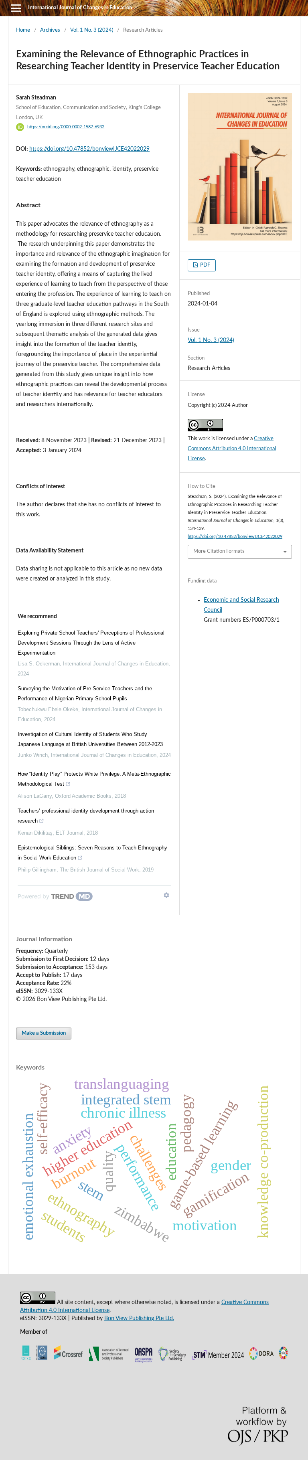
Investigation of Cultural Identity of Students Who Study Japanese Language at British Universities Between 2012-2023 (90, 739)
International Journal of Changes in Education (80, 7)
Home (23, 30)
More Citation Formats (219, 551)
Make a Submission (44, 1033)
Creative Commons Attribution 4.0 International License (232, 448)
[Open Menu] (16, 8)
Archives (50, 30)
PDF (204, 265)
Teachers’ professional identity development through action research (86, 816)
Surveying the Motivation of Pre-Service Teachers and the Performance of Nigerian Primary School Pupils (85, 694)
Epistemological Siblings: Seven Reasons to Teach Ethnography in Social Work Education (92, 853)
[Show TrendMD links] (166, 895)
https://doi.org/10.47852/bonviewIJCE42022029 (89, 149)
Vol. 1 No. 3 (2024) (91, 30)
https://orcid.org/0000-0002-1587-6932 (65, 127)
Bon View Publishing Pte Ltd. (139, 1318)
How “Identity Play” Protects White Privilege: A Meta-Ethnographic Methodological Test (94, 779)
